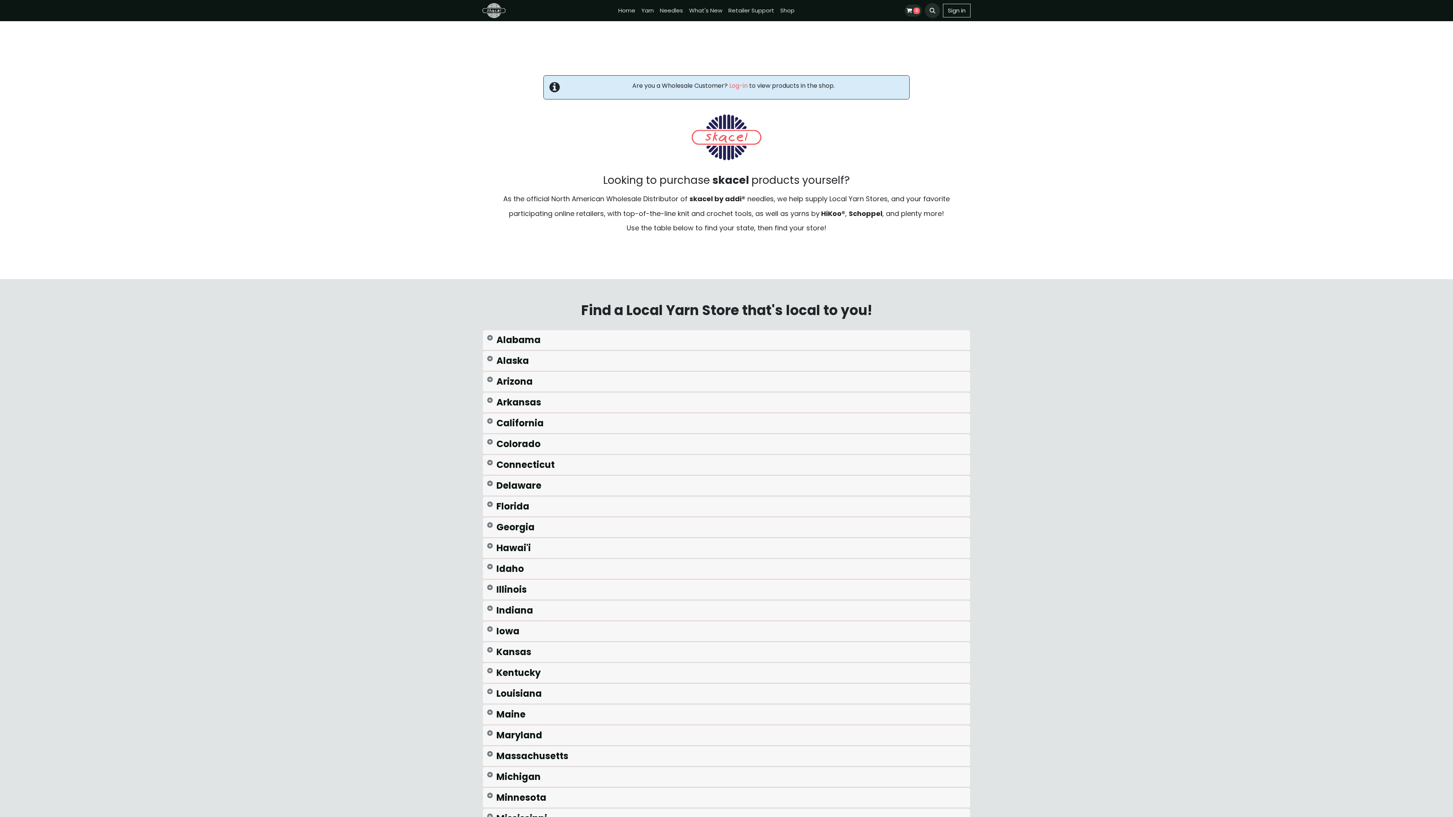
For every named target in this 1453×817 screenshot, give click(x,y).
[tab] (726, 340)
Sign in (957, 10)
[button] (932, 10)
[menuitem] (626, 10)
